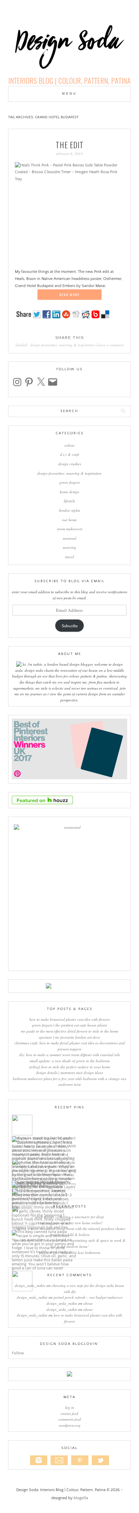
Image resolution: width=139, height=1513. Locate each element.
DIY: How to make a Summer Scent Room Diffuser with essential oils (69, 1054)
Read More (69, 294)
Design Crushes (69, 463)
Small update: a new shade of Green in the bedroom (70, 1060)
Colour (69, 445)
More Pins (67, 1184)
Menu (69, 93)
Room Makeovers (69, 528)
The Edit (70, 145)
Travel (69, 556)
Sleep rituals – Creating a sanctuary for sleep (69, 1216)
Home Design (69, 491)
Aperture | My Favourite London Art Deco (69, 1037)
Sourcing (69, 547)
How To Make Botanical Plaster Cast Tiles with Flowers (69, 1019)
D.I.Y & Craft (69, 454)
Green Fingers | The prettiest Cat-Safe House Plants (69, 1025)
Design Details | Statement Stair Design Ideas (69, 1072)
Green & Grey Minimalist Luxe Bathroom (69, 1252)
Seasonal (69, 538)
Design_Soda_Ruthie (30, 1285)
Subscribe (70, 625)
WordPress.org (70, 1425)
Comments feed (69, 1419)
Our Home (69, 519)
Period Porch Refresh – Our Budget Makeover (88, 1297)
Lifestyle (69, 500)
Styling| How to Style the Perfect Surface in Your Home (69, 1066)
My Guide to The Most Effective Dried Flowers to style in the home (69, 1031)
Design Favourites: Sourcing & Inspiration (62, 344)
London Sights (69, 510)
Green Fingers (69, 482)
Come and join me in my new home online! (70, 1222)
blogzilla (81, 1498)
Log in (69, 1407)
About (87, 1303)
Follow (18, 1353)
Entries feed (69, 1413)
